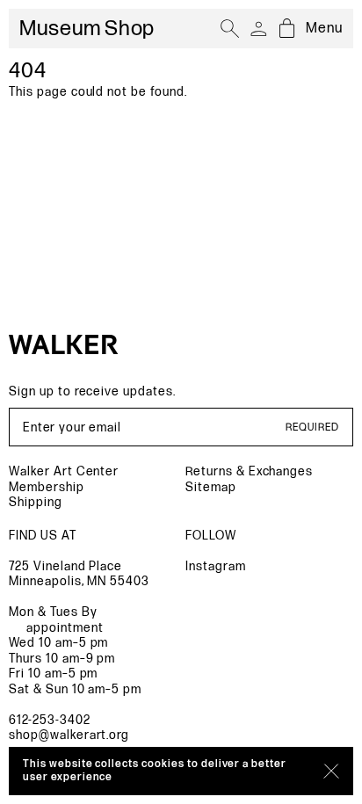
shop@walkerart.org (69, 735)
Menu (324, 28)
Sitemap (210, 487)
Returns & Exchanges (249, 471)
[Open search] (230, 29)
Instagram (215, 566)
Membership (46, 487)
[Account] (258, 29)
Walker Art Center (64, 471)
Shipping (35, 502)
